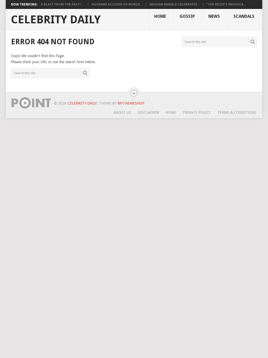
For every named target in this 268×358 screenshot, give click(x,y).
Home (171, 112)
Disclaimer (148, 112)
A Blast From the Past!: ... (63, 4)
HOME (160, 16)
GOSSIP (187, 16)
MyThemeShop (131, 103)
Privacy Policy (197, 112)
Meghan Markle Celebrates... (174, 4)
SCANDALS (243, 16)
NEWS (214, 16)
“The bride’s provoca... (226, 4)
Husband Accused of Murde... (117, 4)
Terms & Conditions (236, 112)
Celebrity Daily (55, 19)
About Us (122, 112)
